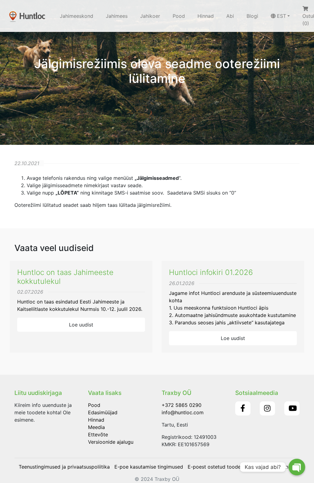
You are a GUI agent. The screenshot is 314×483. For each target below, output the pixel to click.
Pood (179, 16)
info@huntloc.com (183, 412)
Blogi (252, 16)
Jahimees (117, 16)
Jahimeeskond (76, 16)
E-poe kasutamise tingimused (148, 467)
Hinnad (205, 16)
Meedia (96, 427)
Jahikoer (150, 16)
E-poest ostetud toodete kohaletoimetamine (239, 467)
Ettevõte (98, 434)
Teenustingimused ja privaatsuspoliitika (64, 467)
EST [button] (281, 16)
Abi (230, 16)
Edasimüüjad (102, 412)
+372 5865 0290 (181, 405)
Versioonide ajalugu (110, 442)
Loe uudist (81, 325)
